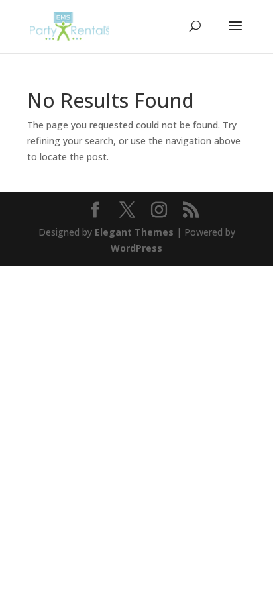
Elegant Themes (134, 232)
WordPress (136, 248)
